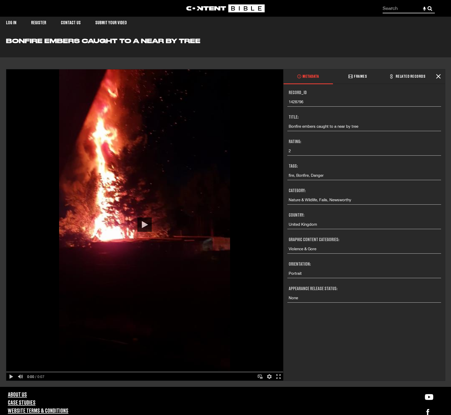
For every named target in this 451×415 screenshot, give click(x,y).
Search (430, 8)
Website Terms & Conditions (38, 411)
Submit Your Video (111, 23)
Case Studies (21, 403)
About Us (17, 395)
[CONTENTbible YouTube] (429, 397)
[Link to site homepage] (225, 8)
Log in (11, 23)
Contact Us (71, 23)
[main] (225, 212)
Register (38, 23)
